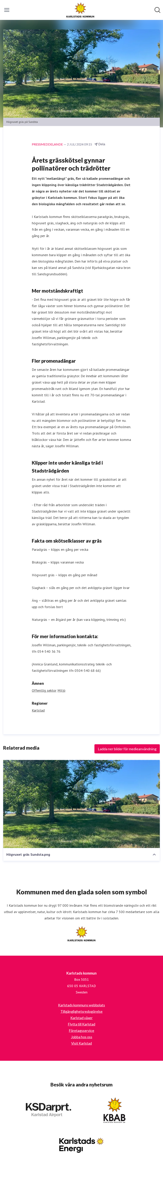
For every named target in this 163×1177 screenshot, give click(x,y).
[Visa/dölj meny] (6, 10)
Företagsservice (81, 1030)
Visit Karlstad (81, 1043)
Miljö (61, 690)
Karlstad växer (81, 1018)
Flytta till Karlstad (81, 1024)
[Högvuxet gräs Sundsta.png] (81, 804)
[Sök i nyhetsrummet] (157, 10)
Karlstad (38, 710)
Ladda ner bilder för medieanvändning (127, 749)
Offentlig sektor (44, 690)
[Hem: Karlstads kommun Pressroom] (80, 10)
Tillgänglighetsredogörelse (81, 1011)
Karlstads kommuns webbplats (81, 1005)
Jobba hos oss (81, 1037)
